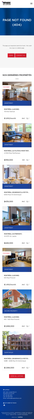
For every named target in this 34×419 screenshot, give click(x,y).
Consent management (22, 414)
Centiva (19, 417)
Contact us (21, 55)
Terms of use (13, 414)
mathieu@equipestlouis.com (13, 398)
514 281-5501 (9, 395)
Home (11, 55)
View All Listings (17, 376)
